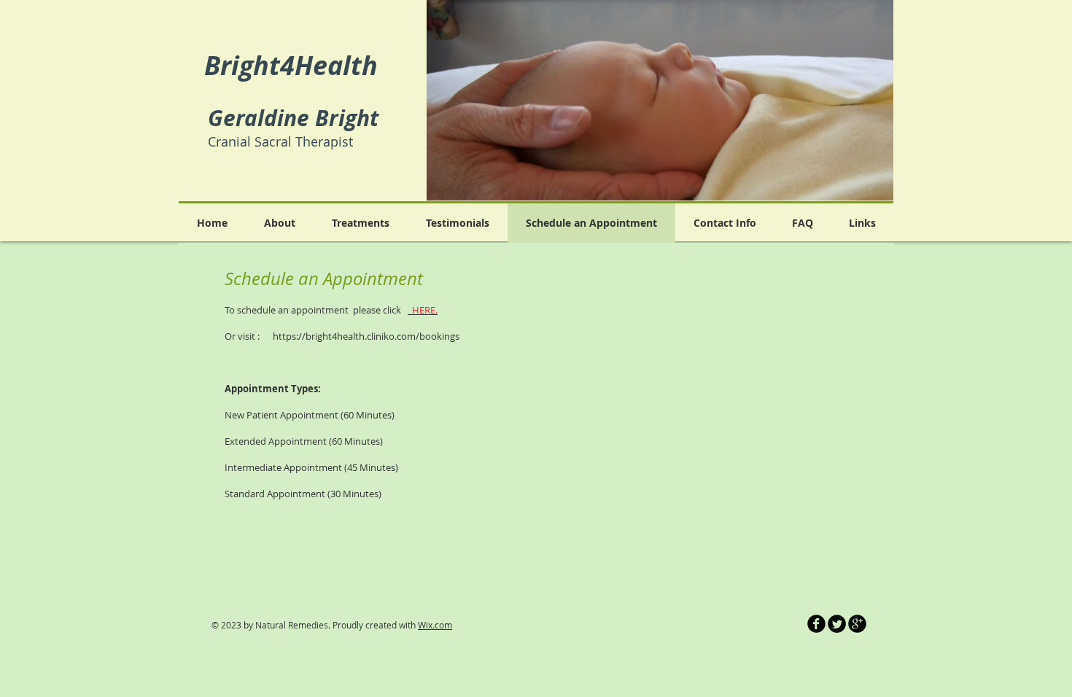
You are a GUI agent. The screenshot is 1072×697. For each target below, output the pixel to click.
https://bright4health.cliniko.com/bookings (366, 336)
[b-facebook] (816, 624)
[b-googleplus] (857, 624)
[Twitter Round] (837, 624)
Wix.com (435, 625)
